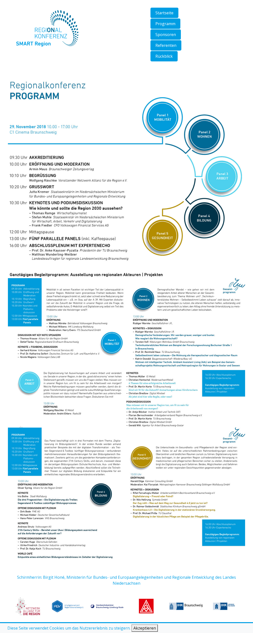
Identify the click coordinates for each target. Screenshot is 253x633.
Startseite (164, 13)
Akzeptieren (144, 628)
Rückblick (164, 56)
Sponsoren (165, 34)
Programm (165, 23)
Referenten (165, 45)
